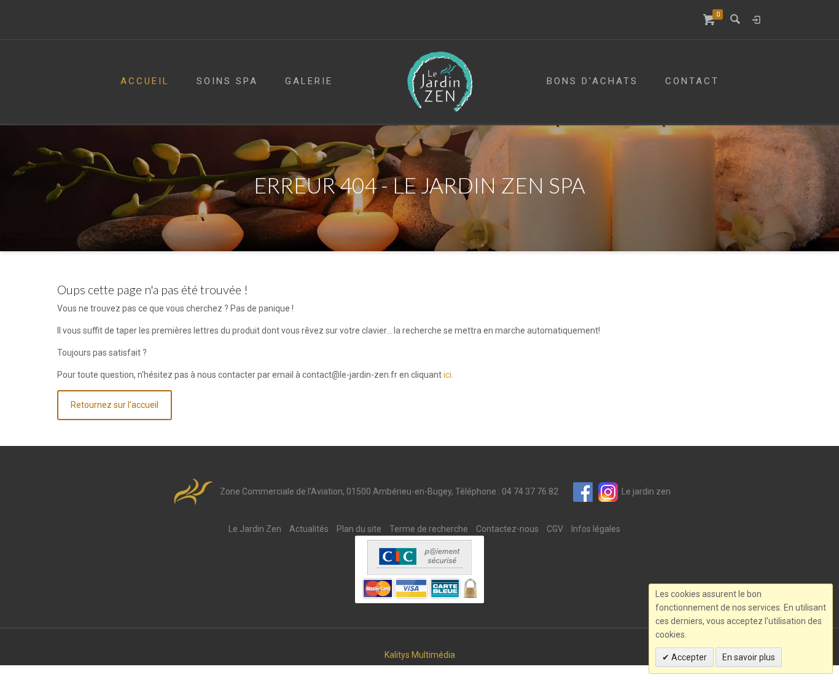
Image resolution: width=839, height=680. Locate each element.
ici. (448, 375)
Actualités (309, 529)
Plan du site (359, 529)
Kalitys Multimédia (419, 655)
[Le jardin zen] (440, 81)
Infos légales (595, 529)
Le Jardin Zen (254, 529)
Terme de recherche (428, 529)
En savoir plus (748, 657)
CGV (555, 529)
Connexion (756, 20)
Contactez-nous (507, 529)
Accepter (688, 657)
